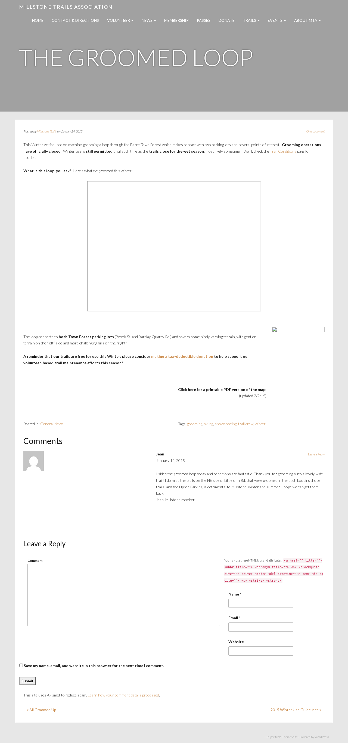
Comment (35, 561)
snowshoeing (226, 423)
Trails (250, 20)
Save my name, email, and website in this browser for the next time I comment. (94, 665)
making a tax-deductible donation (181, 356)
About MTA (306, 20)
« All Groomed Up (41, 709)
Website (236, 641)
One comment (315, 131)
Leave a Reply (316, 454)
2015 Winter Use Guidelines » (296, 709)
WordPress (322, 737)
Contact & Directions (75, 20)
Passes (203, 20)
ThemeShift (289, 737)
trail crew (245, 423)
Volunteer (119, 20)
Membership (176, 20)
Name (233, 594)
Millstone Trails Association (66, 7)
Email (233, 617)
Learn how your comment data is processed (123, 695)
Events (275, 20)
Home (38, 20)
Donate (227, 20)
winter (260, 423)
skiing (208, 423)
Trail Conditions (283, 151)
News (147, 20)
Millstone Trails (47, 131)
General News (52, 423)
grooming (194, 423)
